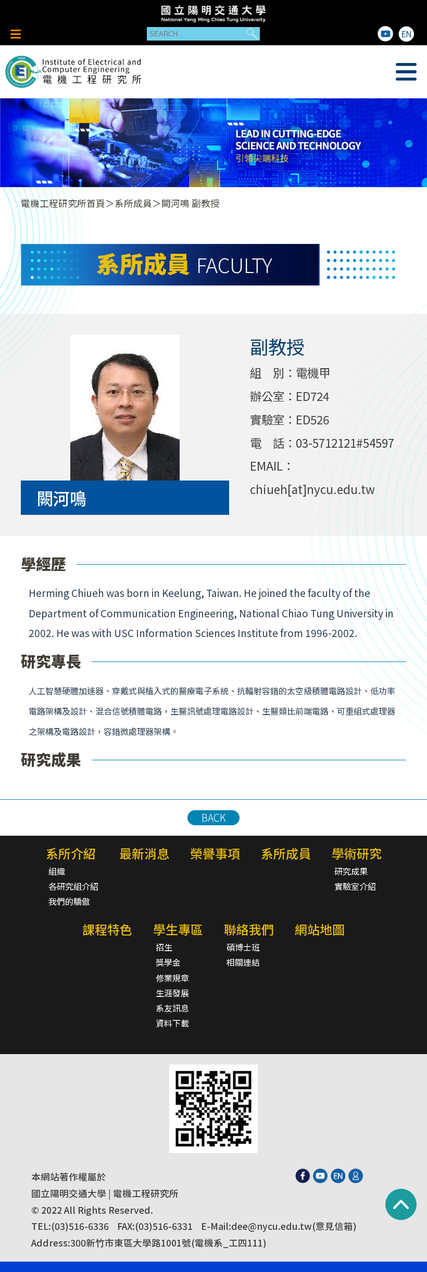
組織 (56, 871)
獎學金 (168, 962)
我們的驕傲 (69, 901)
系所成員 (133, 203)
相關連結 (243, 962)
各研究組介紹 (73, 886)
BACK (214, 817)
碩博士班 (243, 947)
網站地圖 (320, 929)
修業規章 (172, 977)
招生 (164, 947)
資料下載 (172, 1023)
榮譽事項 (215, 853)
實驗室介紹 (355, 886)
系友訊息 (172, 1008)
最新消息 (144, 853)
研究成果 (351, 871)
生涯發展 (172, 993)
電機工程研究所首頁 (63, 203)
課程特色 (107, 929)
